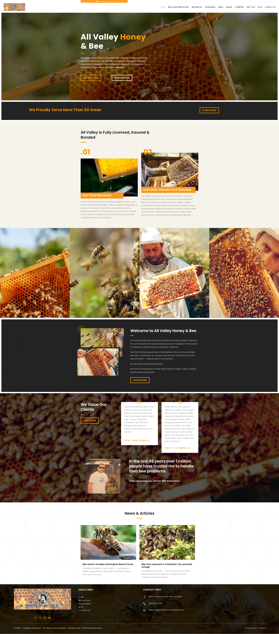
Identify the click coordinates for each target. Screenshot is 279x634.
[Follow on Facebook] (35, 618)
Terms (262, 628)
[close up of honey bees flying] (105, 317)
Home (163, 7)
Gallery (229, 7)
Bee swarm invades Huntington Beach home (108, 564)
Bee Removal (197, 7)
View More (89, 420)
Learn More (209, 110)
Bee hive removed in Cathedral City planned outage (167, 565)
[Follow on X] (40, 618)
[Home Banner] (35, 317)
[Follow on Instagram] (45, 618)
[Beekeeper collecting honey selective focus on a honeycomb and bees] (244, 317)
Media (220, 7)
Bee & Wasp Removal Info (178, 7)
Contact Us (270, 7)
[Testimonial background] (174, 317)
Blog (260, 7)
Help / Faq (251, 7)
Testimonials (210, 7)
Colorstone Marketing (91, 628)
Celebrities (239, 7)
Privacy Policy (251, 628)
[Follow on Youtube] (49, 618)
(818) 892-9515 (89, 1)
